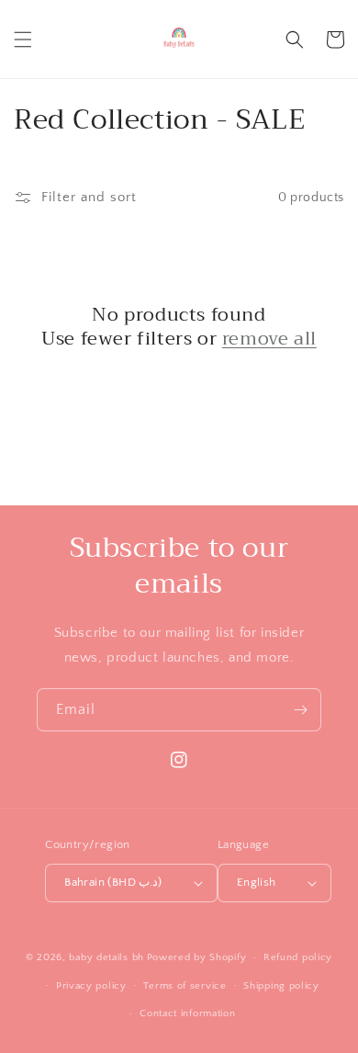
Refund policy (297, 957)
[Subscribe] (300, 709)
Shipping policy (281, 985)
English (256, 882)
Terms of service (184, 985)
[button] (23, 39)
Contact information (187, 1013)
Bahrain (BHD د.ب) (113, 882)
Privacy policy (91, 985)
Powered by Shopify (197, 957)
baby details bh (106, 957)
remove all (269, 339)
